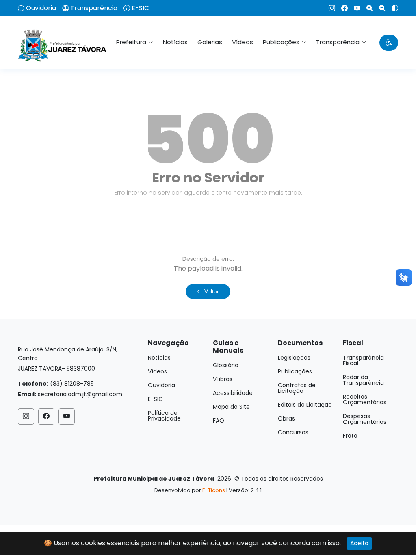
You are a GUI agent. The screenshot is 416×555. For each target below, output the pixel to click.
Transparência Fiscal (363, 360)
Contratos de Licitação (297, 388)
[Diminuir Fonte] (379, 8)
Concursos (293, 432)
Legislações (294, 357)
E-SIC (140, 8)
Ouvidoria (41, 8)
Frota (350, 435)
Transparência (93, 8)
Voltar (211, 291)
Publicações (295, 371)
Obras (286, 418)
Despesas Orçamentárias (364, 419)
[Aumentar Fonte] (366, 8)
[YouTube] (354, 8)
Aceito (359, 543)
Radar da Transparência (363, 380)
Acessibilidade (233, 393)
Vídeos (242, 42)
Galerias (209, 42)
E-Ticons (213, 490)
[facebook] (341, 8)
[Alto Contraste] (392, 8)
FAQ (218, 420)
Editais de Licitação (305, 405)
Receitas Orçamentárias (364, 399)
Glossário (225, 365)
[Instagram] (329, 8)
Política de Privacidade (164, 415)
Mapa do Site (231, 407)
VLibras (222, 379)
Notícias (175, 42)
